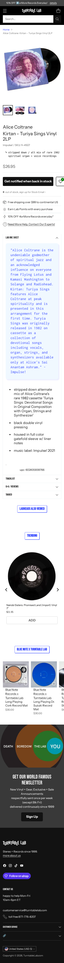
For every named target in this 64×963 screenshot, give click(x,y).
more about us (12, 855)
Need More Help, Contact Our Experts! (31, 224)
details (53, 3)
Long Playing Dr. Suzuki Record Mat (44, 705)
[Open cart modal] (58, 10)
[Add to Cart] (26, 684)
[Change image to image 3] (32, 110)
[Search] (57, 19)
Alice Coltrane (18, 127)
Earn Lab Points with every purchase (30, 209)
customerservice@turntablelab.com (25, 910)
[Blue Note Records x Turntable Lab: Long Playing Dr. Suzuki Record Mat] (44, 674)
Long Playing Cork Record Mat (16, 703)
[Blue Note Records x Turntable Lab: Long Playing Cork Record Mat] (16, 674)
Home (6, 29)
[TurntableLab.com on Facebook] (4, 866)
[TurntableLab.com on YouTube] (22, 866)
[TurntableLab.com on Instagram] (10, 866)
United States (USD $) (20, 948)
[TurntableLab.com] (32, 10)
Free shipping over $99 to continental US (33, 202)
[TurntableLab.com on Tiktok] (16, 866)
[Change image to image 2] (20, 110)
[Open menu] (4, 10)
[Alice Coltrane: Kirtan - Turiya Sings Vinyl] (32, 70)
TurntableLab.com (33, 955)
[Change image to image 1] (8, 110)
